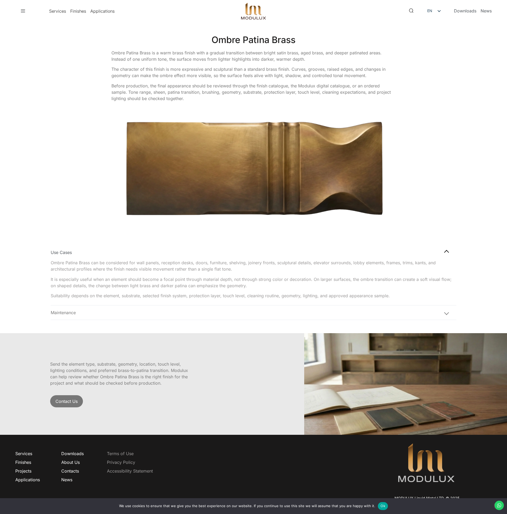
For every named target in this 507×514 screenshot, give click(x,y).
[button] (411, 11)
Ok (383, 506)
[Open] (23, 11)
